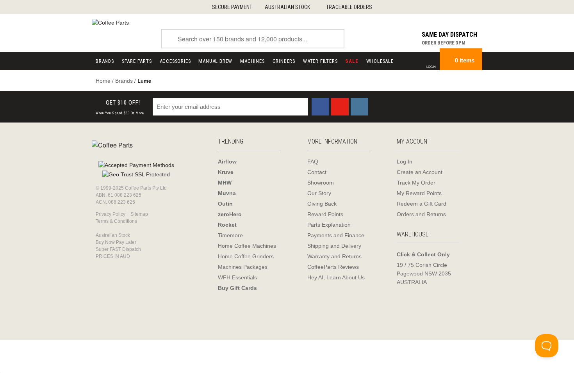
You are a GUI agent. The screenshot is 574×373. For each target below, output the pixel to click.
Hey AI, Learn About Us (336, 277)
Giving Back (322, 204)
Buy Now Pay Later (116, 242)
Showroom (320, 182)
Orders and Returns (421, 214)
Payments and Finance (335, 235)
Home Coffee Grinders (246, 256)
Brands (105, 61)
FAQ (312, 161)
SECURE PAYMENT (232, 7)
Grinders (284, 61)
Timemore (230, 235)
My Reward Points (419, 193)
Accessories (175, 61)
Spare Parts (137, 61)
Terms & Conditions (116, 221)
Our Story (319, 193)
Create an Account (419, 172)
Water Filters (320, 61)
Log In (404, 161)
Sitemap (139, 214)
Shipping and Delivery (334, 246)
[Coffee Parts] (110, 22)
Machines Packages (242, 267)
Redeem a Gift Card (421, 204)
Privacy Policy (110, 214)
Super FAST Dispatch (118, 249)
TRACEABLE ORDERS (349, 7)
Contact (316, 172)
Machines (252, 61)
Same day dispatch (449, 34)
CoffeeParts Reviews (333, 267)
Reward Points (325, 214)
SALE (351, 61)
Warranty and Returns (334, 256)
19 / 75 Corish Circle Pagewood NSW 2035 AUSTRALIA (424, 273)
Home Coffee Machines (247, 246)
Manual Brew (215, 61)
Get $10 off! (120, 107)
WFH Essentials (237, 277)
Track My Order (416, 182)
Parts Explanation (329, 225)
